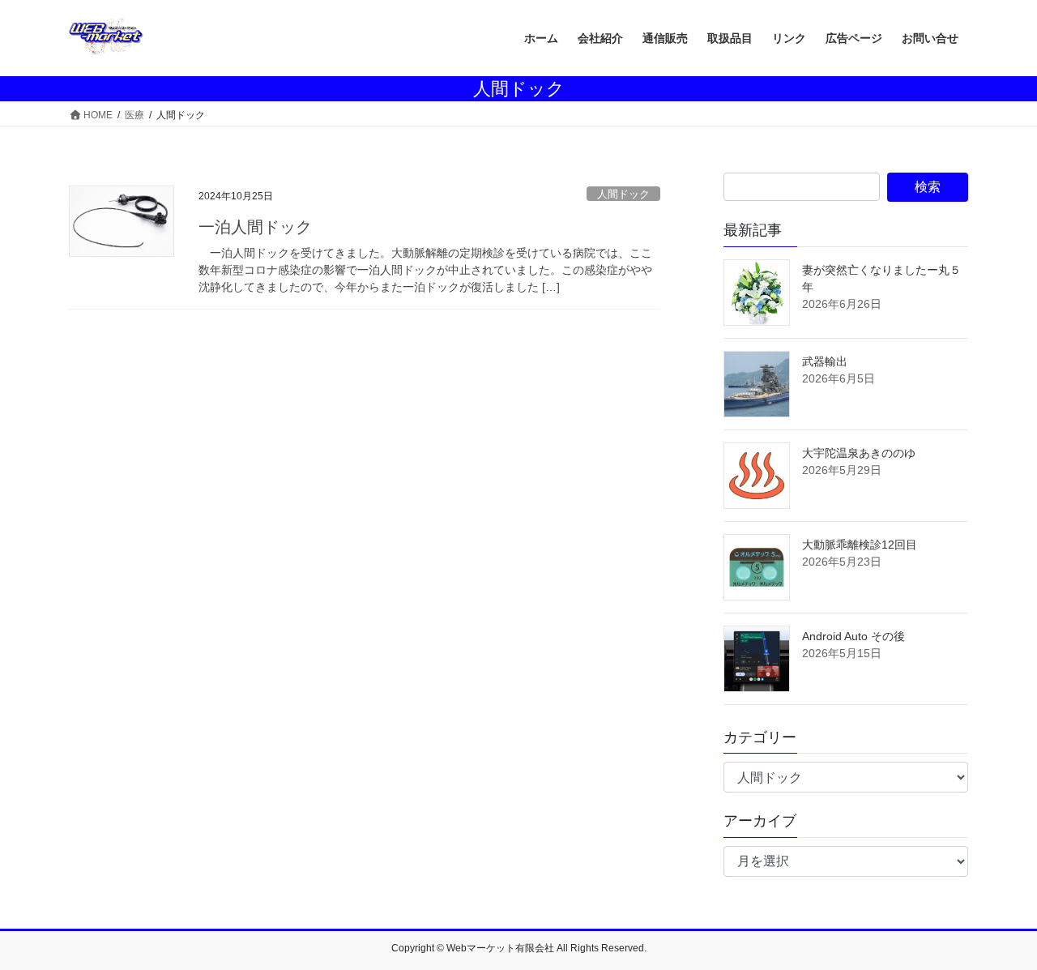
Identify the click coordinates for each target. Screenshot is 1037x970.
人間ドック (623, 194)
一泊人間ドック (255, 227)
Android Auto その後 (853, 636)
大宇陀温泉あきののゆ (858, 453)
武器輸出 (824, 361)
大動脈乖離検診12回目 (859, 544)
